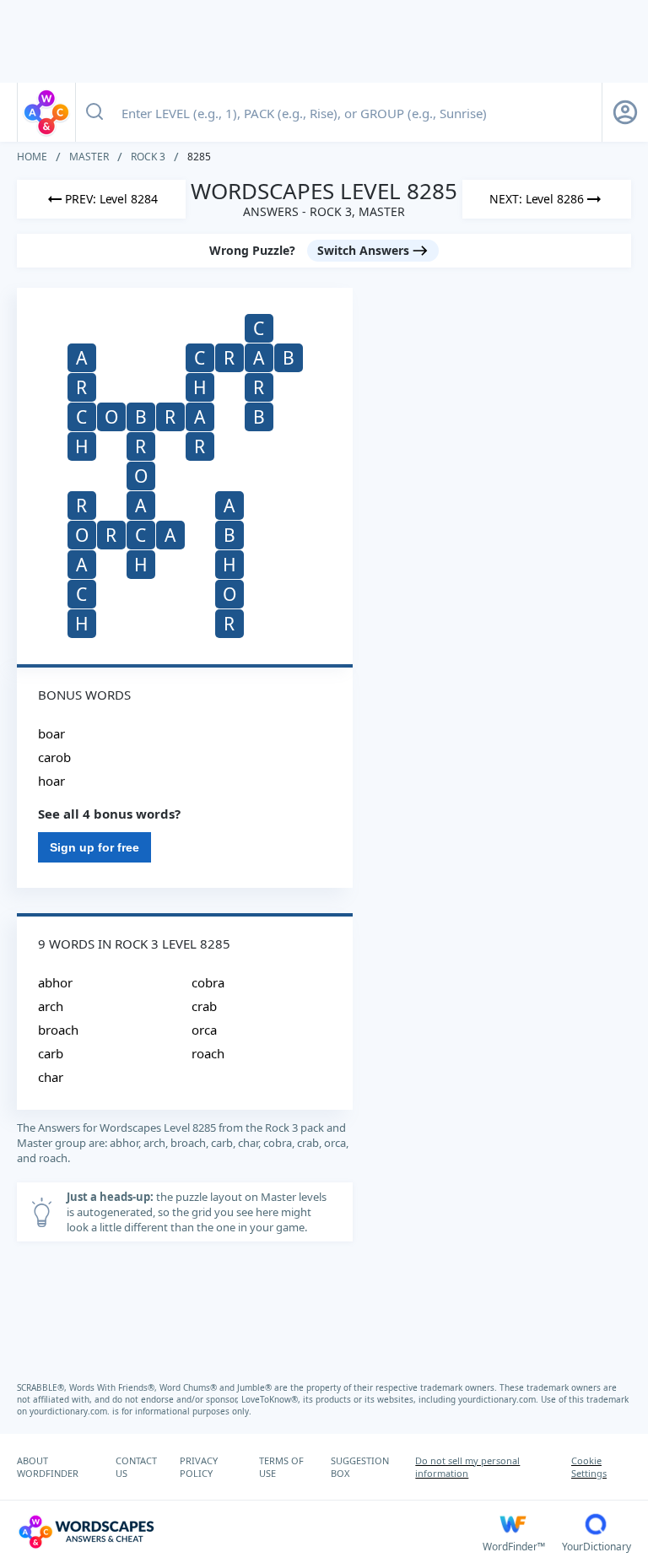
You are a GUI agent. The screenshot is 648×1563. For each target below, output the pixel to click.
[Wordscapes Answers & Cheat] (46, 112)
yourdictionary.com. (499, 1399)
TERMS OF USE (281, 1466)
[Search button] (94, 112)
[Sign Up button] (625, 112)
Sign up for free (94, 847)
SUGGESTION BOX (360, 1466)
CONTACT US (136, 1466)
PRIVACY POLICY (199, 1466)
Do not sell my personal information (467, 1466)
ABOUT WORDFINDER (47, 1466)
